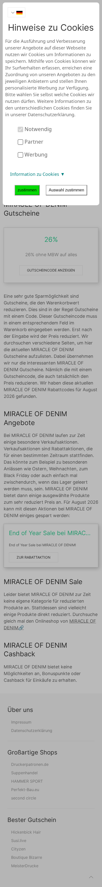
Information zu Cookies (35, 174)
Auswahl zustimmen (66, 190)
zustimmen (27, 190)
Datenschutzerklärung (51, 114)
